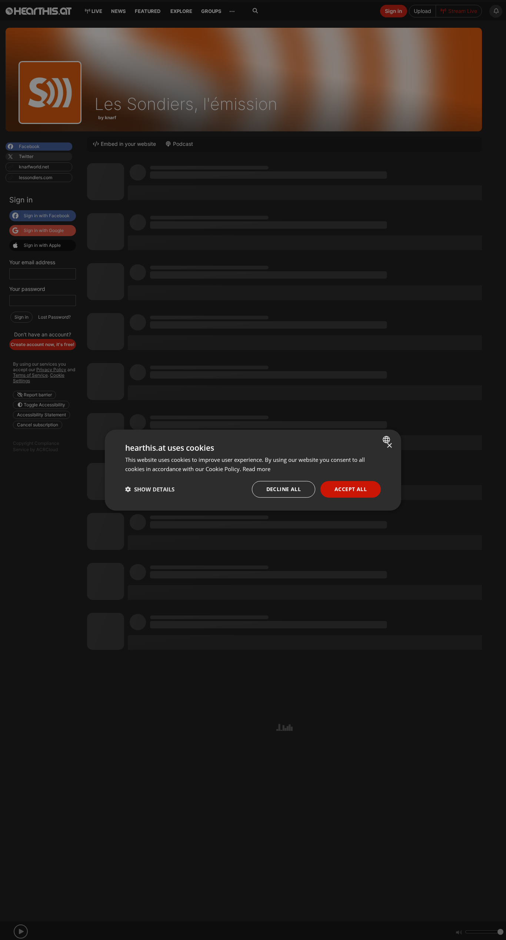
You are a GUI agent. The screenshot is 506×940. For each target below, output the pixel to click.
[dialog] (253, 470)
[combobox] (387, 439)
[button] (149, 489)
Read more (256, 469)
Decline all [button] (283, 489)
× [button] (389, 446)
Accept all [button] (350, 489)
